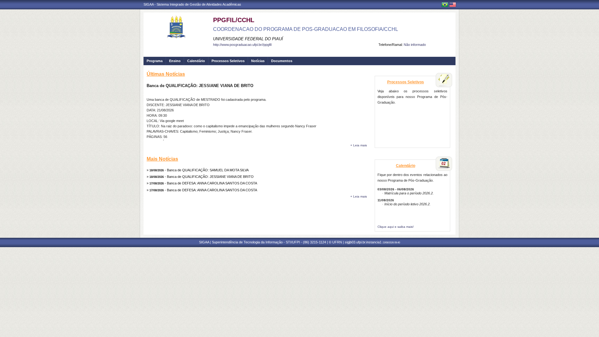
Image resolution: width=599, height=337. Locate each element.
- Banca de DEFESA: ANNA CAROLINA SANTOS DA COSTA (203, 183)
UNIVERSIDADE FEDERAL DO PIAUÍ (248, 39)
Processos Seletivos (228, 61)
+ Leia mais (358, 145)
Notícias (258, 61)
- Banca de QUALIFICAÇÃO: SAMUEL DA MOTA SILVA (199, 170)
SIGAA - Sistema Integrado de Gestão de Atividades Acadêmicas (192, 4)
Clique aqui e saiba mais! (395, 226)
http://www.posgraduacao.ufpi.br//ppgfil (242, 44)
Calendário (196, 61)
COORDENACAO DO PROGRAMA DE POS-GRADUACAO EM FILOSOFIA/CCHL (305, 29)
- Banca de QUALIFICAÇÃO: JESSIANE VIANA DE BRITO (201, 176)
